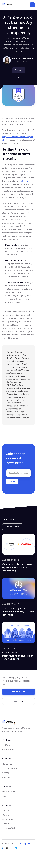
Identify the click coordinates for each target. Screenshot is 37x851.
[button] (32, 4)
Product (18, 70)
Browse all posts (12, 527)
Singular (24, 181)
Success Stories (8, 792)
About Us (6, 811)
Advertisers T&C (9, 824)
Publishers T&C (8, 828)
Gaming (5, 773)
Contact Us (7, 819)
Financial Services (10, 768)
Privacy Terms (26, 844)
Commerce (7, 764)
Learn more (18, 701)
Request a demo (18, 692)
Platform (6, 745)
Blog (4, 796)
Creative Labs (8, 750)
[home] (8, 5)
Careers (5, 815)
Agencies (6, 777)
